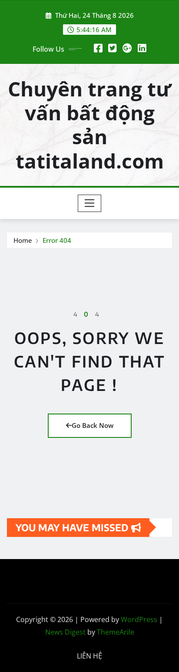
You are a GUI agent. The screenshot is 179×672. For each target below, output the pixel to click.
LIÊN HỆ (89, 656)
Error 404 (57, 240)
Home (22, 240)
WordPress (139, 619)
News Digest (65, 632)
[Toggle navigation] (90, 203)
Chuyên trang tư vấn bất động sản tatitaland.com (89, 124)
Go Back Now (92, 425)
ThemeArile (115, 632)
